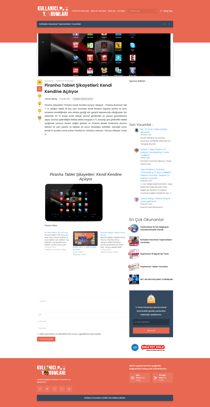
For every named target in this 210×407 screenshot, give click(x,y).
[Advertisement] (86, 155)
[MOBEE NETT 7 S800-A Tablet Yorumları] (85, 238)
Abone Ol (151, 330)
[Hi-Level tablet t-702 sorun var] (59, 241)
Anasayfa (49, 81)
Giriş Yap (167, 11)
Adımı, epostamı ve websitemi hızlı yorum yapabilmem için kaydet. (70, 334)
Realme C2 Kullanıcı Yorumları (154, 177)
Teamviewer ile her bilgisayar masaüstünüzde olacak (154, 228)
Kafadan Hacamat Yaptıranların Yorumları (60, 24)
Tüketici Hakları (80, 11)
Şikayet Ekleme (98, 11)
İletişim (121, 11)
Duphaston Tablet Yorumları (154, 266)
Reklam (112, 11)
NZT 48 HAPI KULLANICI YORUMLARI (156, 279)
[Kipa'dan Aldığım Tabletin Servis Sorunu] (114, 242)
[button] (164, 24)
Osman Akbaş (51, 99)
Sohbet (143, 149)
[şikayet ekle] (147, 347)
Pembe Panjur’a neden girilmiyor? (155, 200)
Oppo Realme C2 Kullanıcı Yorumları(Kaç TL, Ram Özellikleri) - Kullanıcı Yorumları (156, 172)
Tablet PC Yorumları (65, 81)
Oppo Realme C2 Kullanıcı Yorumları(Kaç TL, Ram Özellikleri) (154, 152)
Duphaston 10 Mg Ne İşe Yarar (154, 254)
